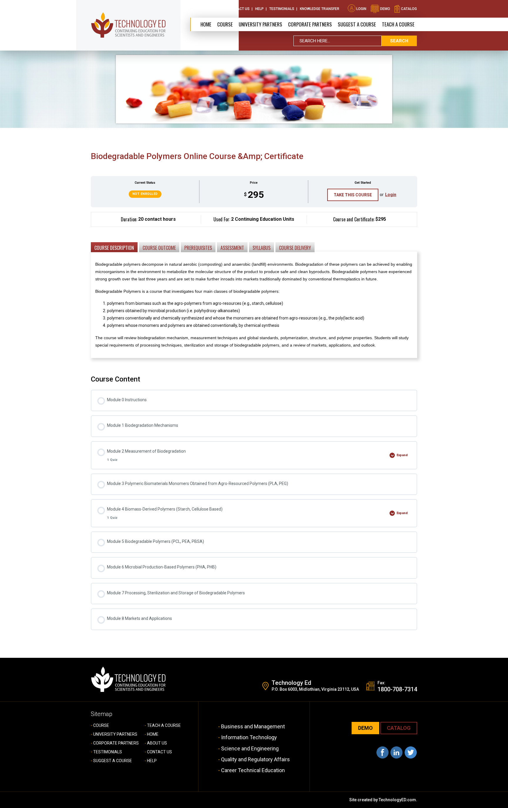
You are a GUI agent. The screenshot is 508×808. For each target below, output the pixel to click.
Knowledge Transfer (319, 9)
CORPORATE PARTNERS (310, 24)
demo (384, 9)
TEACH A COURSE (398, 24)
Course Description (114, 247)
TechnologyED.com (397, 799)
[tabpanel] (254, 289)
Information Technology (249, 737)
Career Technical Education (253, 770)
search (399, 41)
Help (259, 9)
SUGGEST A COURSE (357, 24)
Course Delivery (295, 247)
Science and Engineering (250, 748)
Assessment (232, 247)
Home (205, 24)
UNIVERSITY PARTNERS (115, 734)
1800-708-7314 (397, 689)
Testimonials (281, 9)
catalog (408, 9)
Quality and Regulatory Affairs (255, 759)
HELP (152, 760)
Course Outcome (159, 247)
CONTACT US (159, 752)
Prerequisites (198, 247)
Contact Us (239, 9)
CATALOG (399, 728)
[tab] (114, 247)
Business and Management (253, 726)
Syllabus (261, 247)
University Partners (260, 24)
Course (225, 24)
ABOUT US (157, 743)
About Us (213, 9)
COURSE (101, 725)
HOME (152, 734)
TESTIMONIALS (107, 752)
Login (361, 9)
